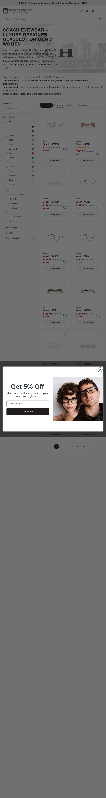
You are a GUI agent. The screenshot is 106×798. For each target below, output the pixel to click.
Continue (28, 411)
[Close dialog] (100, 370)
